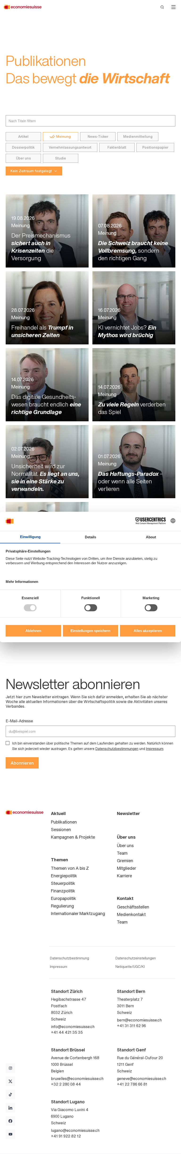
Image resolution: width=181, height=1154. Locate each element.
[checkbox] (7, 743)
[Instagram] (10, 1068)
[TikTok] (10, 1094)
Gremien (125, 860)
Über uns (126, 837)
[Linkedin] (10, 1107)
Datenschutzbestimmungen (116, 748)
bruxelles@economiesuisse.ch (77, 1078)
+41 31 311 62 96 (131, 1026)
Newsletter (128, 813)
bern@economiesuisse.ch (139, 1020)
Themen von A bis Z (70, 868)
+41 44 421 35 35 (67, 1032)
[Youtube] (10, 1134)
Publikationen (64, 822)
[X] (10, 1081)
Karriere (124, 876)
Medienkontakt (131, 914)
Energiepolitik (64, 876)
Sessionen (61, 829)
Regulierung (62, 906)
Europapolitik (63, 898)
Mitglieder (126, 868)
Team (122, 853)
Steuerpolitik (63, 883)
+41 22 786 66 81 (132, 1084)
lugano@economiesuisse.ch (75, 1130)
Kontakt (125, 898)
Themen (59, 860)
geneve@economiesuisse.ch (141, 1078)
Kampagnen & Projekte (73, 837)
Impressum (154, 748)
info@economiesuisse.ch (73, 1026)
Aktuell (58, 813)
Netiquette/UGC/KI (130, 966)
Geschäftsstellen (133, 907)
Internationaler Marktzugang (78, 913)
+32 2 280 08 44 (66, 1084)
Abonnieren (22, 763)
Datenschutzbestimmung (69, 958)
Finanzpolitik (63, 891)
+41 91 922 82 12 (66, 1136)
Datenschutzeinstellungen (135, 958)
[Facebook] (10, 1121)
